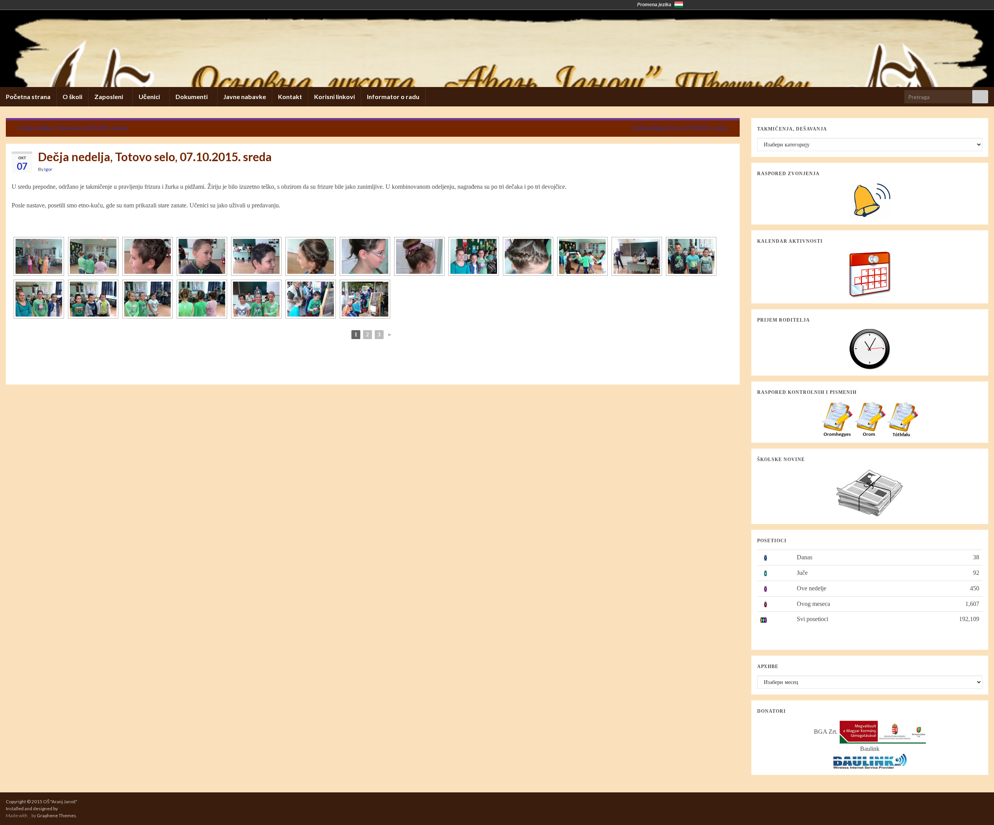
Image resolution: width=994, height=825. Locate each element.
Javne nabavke (244, 96)
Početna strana (28, 96)
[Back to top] (976, 807)
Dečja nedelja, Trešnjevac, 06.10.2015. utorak (73, 127)
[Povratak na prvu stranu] (497, 48)
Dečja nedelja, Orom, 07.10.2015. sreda (679, 127)
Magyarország (678, 4)
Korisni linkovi (334, 96)
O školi (72, 96)
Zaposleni (109, 96)
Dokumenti (192, 96)
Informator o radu (393, 96)
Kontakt (290, 96)
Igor (48, 169)
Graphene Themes (56, 815)
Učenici (150, 96)
